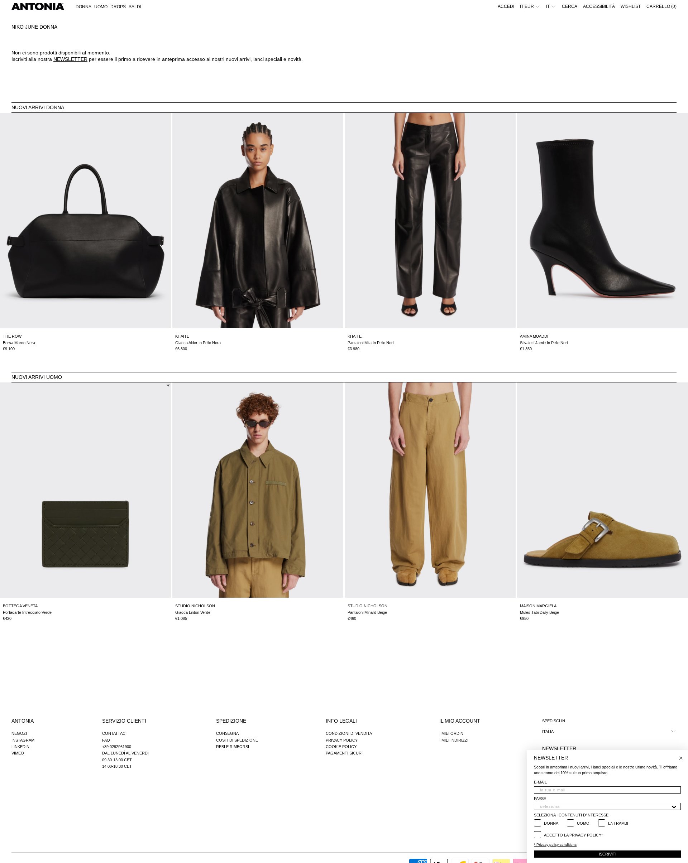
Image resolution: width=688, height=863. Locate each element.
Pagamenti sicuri (344, 753)
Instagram (22, 740)
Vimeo (17, 753)
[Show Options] (674, 806)
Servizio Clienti (124, 721)
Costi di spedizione (237, 740)
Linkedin (20, 746)
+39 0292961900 (116, 746)
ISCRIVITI (607, 854)
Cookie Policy (341, 746)
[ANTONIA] (37, 6)
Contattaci (114, 733)
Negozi (19, 733)
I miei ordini (451, 733)
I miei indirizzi (453, 740)
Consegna (227, 733)
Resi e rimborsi (232, 746)
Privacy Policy (342, 740)
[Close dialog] (680, 758)
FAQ (106, 740)
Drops (118, 6)
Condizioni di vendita (349, 733)
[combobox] (605, 806)
